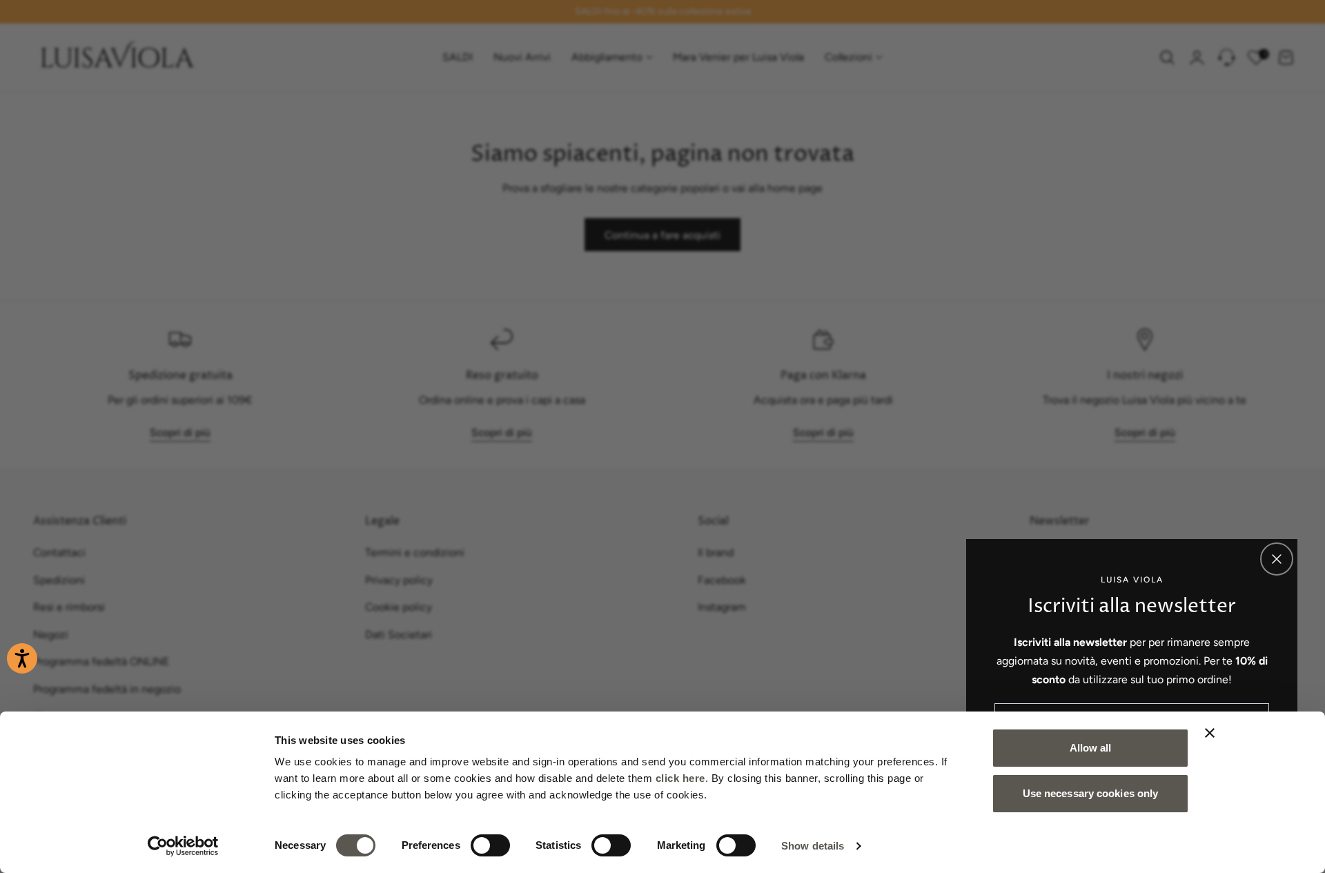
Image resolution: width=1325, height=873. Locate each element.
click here (680, 778)
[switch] (490, 845)
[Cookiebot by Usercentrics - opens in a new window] (183, 846)
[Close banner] (1210, 733)
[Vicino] (1276, 559)
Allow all (1091, 748)
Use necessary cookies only (1091, 793)
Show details (812, 846)
